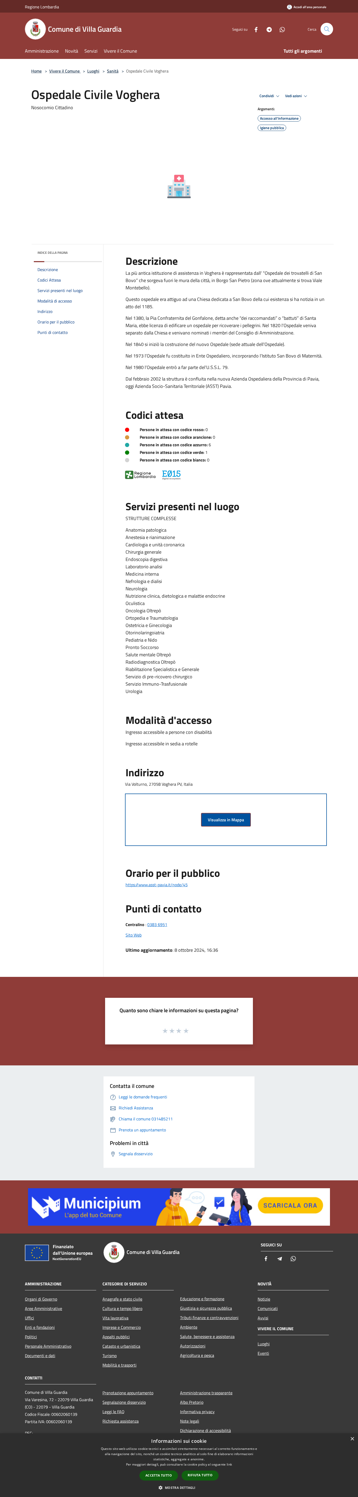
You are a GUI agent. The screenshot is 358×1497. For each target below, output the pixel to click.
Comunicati (268, 1308)
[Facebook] (254, 28)
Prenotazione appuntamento (127, 1393)
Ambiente (188, 1327)
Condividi (267, 96)
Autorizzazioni (192, 1346)
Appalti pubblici (116, 1337)
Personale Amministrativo (48, 1346)
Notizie (264, 1299)
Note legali (189, 1421)
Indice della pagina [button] (52, 252)
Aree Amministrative (43, 1308)
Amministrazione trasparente (206, 1393)
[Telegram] (267, 28)
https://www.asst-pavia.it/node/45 (157, 885)
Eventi (263, 1353)
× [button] (352, 1439)
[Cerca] (327, 29)
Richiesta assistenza (120, 1421)
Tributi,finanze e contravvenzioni (209, 1317)
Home (36, 71)
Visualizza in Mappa (226, 820)
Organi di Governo (41, 1299)
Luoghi (93, 71)
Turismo (109, 1355)
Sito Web (134, 935)
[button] (178, 1487)
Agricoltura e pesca (197, 1355)
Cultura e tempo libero (122, 1308)
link (229, 1464)
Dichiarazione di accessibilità (205, 1430)
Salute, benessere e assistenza (207, 1336)
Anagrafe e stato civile (122, 1299)
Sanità (112, 71)
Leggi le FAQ (113, 1411)
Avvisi (263, 1318)
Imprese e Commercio (121, 1327)
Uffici (29, 1318)
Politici (31, 1337)
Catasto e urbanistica (121, 1346)
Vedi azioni (293, 96)
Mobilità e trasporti (119, 1365)
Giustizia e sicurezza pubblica (206, 1308)
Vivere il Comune (65, 71)
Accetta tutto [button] (158, 1475)
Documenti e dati (40, 1355)
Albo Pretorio (191, 1402)
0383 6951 (157, 924)
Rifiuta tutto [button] (200, 1475)
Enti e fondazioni (40, 1327)
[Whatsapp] (280, 28)
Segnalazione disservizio (124, 1402)
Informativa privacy (197, 1411)
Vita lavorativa (115, 1318)
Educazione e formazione (202, 1299)
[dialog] (179, 1465)
